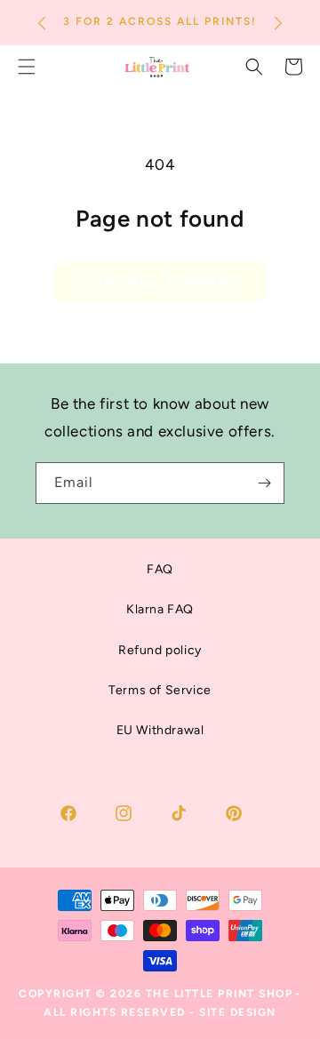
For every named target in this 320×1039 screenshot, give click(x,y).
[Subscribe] (264, 483)
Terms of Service (160, 690)
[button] (254, 66)
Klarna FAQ (160, 609)
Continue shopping (160, 282)
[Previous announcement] (41, 23)
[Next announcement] (278, 23)
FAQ (160, 569)
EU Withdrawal (160, 730)
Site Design (237, 1012)
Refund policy (160, 650)
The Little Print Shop (219, 993)
